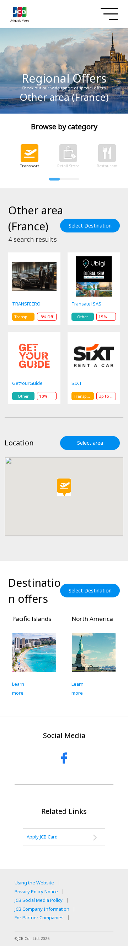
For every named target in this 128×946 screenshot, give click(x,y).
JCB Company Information (42, 909)
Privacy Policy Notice (36, 891)
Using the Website (34, 882)
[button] (64, 487)
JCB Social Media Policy (39, 900)
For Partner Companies (39, 917)
